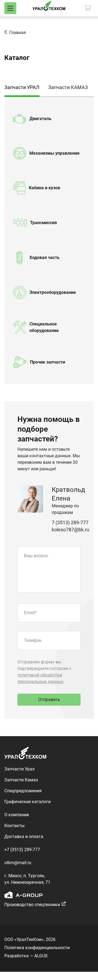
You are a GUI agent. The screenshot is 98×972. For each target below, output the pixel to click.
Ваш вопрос (36, 555)
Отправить (49, 699)
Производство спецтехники (32, 904)
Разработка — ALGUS (26, 955)
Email (30, 612)
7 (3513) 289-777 (70, 522)
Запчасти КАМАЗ (68, 87)
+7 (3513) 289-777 (22, 849)
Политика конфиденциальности (37, 947)
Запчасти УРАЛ (21, 87)
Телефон (32, 640)
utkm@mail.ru (17, 862)
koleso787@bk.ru (70, 529)
